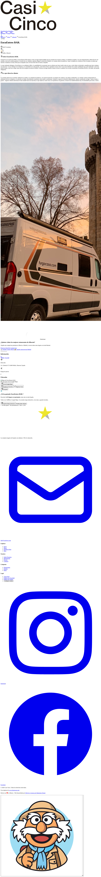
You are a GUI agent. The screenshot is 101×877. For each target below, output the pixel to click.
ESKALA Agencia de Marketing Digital (35, 793)
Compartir (5, 389)
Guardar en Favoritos (8, 386)
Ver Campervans (12, 348)
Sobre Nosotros (8, 557)
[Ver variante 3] (3, 351)
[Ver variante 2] (2, 351)
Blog (12, 31)
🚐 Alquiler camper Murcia (7, 349)
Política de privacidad (9, 578)
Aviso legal (6, 576)
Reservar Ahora (4, 348)
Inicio (5, 546)
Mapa (2, 31)
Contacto (6, 561)
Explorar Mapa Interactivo (9, 403)
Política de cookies (8, 579)
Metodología (7, 558)
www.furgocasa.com (14, 790)
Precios (5, 560)
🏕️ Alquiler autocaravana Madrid (22, 349)
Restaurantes (7, 567)
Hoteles (6, 569)
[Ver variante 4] (5, 351)
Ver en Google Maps (7, 384)
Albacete (14, 37)
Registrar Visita (19, 386)
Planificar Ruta (7, 31)
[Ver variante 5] (6, 351)
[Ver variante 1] (1, 351)
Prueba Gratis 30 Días (21, 403)
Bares (8, 37)
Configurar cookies (8, 581)
